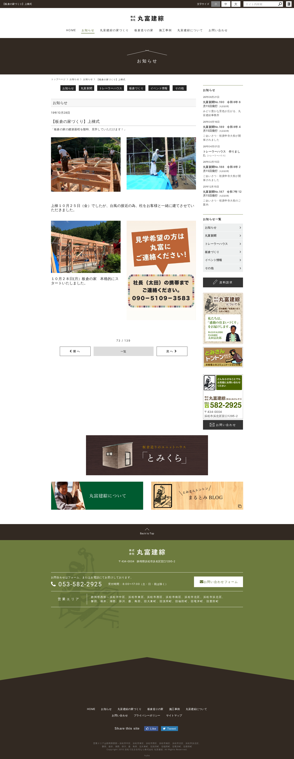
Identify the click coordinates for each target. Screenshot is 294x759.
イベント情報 (159, 88)
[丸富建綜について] (223, 342)
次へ (170, 351)
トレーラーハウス (110, 88)
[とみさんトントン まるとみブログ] (223, 365)
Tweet (171, 728)
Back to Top (147, 533)
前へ (76, 351)
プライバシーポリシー (147, 715)
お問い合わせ (226, 424)
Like (153, 728)
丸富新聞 (86, 88)
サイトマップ (174, 715)
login (289, 4)
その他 (179, 88)
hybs (147, 755)
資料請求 (226, 282)
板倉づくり (136, 88)
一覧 (123, 351)
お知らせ (68, 88)
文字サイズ (203, 3)
